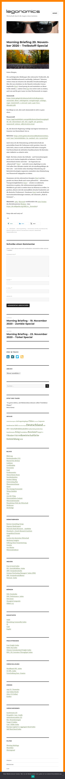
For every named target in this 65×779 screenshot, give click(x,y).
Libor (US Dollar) (12, 694)
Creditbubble (11, 465)
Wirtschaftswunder (13, 500)
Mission (9, 760)
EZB (44, 425)
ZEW (21, 439)
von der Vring (11, 496)
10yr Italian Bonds (13, 692)
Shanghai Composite (13, 601)
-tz (7, 228)
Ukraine (10, 435)
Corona (36, 421)
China (31, 421)
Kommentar (11, 254)
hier (16, 86)
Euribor (9, 696)
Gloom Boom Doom (13, 475)
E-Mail (9, 288)
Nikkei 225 (10, 603)
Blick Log (10, 456)
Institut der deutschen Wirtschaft (18, 538)
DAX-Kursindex (12, 594)
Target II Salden (12, 722)
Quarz (8, 486)
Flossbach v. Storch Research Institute (19, 531)
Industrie (31, 230)
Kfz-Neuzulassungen (14, 720)
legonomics (23, 11)
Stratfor (9, 545)
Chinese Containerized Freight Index (19, 650)
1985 (16, 201)
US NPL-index (11, 671)
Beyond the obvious (13, 461)
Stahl (8, 619)
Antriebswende (43, 228)
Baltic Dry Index (12, 647)
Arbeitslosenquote (11, 421)
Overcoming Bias (12, 482)
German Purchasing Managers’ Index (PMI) (21, 573)
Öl (7, 624)
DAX (16, 425)
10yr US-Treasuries (13, 689)
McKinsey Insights (13, 540)
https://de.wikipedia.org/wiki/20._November (22, 206)
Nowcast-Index (12, 578)
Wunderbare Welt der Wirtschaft (17, 503)
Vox (8, 493)
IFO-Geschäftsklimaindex (17, 429)
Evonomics (10, 468)
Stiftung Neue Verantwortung (17, 543)
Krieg (17, 432)
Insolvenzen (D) (12, 713)
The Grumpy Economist (14, 489)
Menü (55, 13)
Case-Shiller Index (13, 724)
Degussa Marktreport (14, 526)
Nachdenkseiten (12, 477)
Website (9, 296)
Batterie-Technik (16, 230)
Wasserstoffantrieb (12, 232)
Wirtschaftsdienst (13, 550)
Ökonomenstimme (13, 484)
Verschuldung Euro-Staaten (16, 673)
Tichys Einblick (12, 491)
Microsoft (22, 201)
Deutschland (24, 230)
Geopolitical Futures (13, 533)
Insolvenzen (11, 432)
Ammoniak (31, 228)
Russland (32, 432)
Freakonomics (11, 472)
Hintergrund (11, 750)
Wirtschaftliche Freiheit (15, 498)
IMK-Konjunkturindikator (15, 575)
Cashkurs (10, 463)
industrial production (35, 429)
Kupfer (9, 629)
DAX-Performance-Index (15, 596)
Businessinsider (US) (13, 458)
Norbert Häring (12, 479)
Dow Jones (10, 599)
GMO (8, 536)
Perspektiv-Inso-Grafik (15, 715)
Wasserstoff (37, 230)
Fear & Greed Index (13, 566)
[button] (12, 223)
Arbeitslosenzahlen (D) (14, 717)
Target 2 (40, 432)
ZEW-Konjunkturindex (14, 571)
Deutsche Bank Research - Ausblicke (19, 528)
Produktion (23, 432)
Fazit (8, 470)
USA (16, 435)
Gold (8, 627)
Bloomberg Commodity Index (16, 622)
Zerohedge (10, 508)
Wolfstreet (10, 505)
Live (8, 768)
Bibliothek (10, 764)
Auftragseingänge (22, 421)
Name (9, 280)
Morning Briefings (13, 745)
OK (33, 776)
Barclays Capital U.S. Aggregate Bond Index (21, 727)
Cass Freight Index (13, 645)
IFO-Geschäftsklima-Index (16, 568)
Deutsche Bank (22, 425)
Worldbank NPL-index (14, 668)
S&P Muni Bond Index (14, 729)
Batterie (9, 230)
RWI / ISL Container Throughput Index (20, 652)
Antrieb (36, 228)
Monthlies (10, 748)
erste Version (42, 201)
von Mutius (10, 547)
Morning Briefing (21, 228)
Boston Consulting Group (15, 524)
